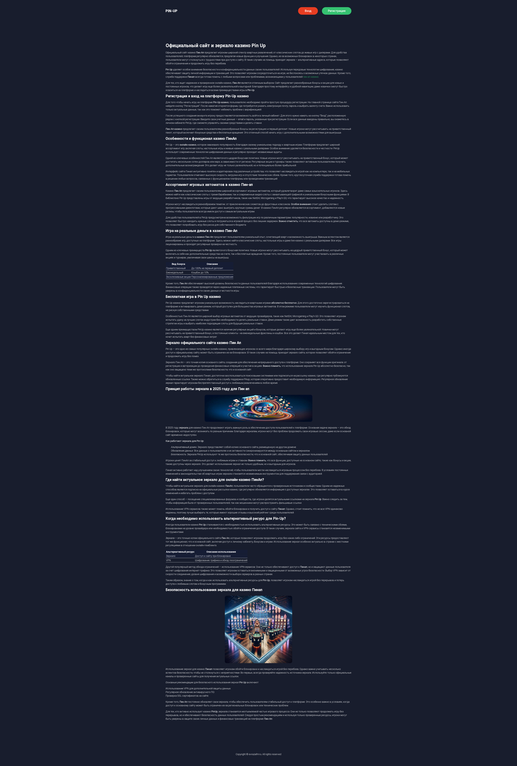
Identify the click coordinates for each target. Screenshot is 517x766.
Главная (186, 23)
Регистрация (336, 11)
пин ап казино (311, 76)
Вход (308, 11)
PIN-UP (171, 11)
